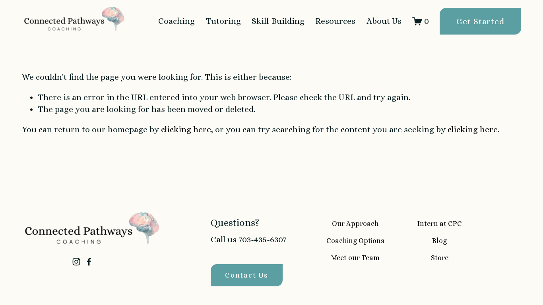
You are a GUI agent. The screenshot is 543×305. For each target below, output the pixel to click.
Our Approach (355, 224)
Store (439, 258)
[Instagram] (76, 262)
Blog (439, 241)
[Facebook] (89, 262)
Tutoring (223, 21)
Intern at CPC (439, 224)
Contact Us (246, 275)
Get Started (480, 21)
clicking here (186, 129)
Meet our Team (355, 258)
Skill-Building (278, 21)
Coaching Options (355, 241)
